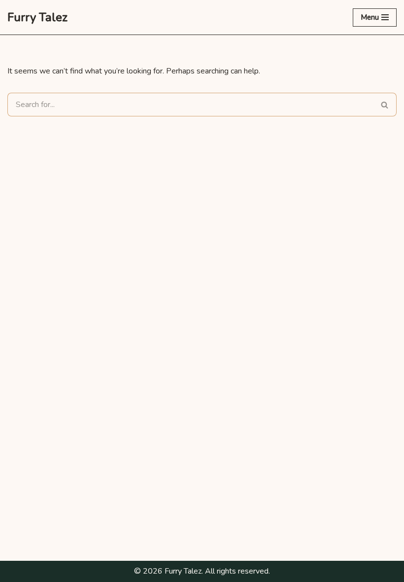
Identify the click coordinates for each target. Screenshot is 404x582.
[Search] (385, 104)
